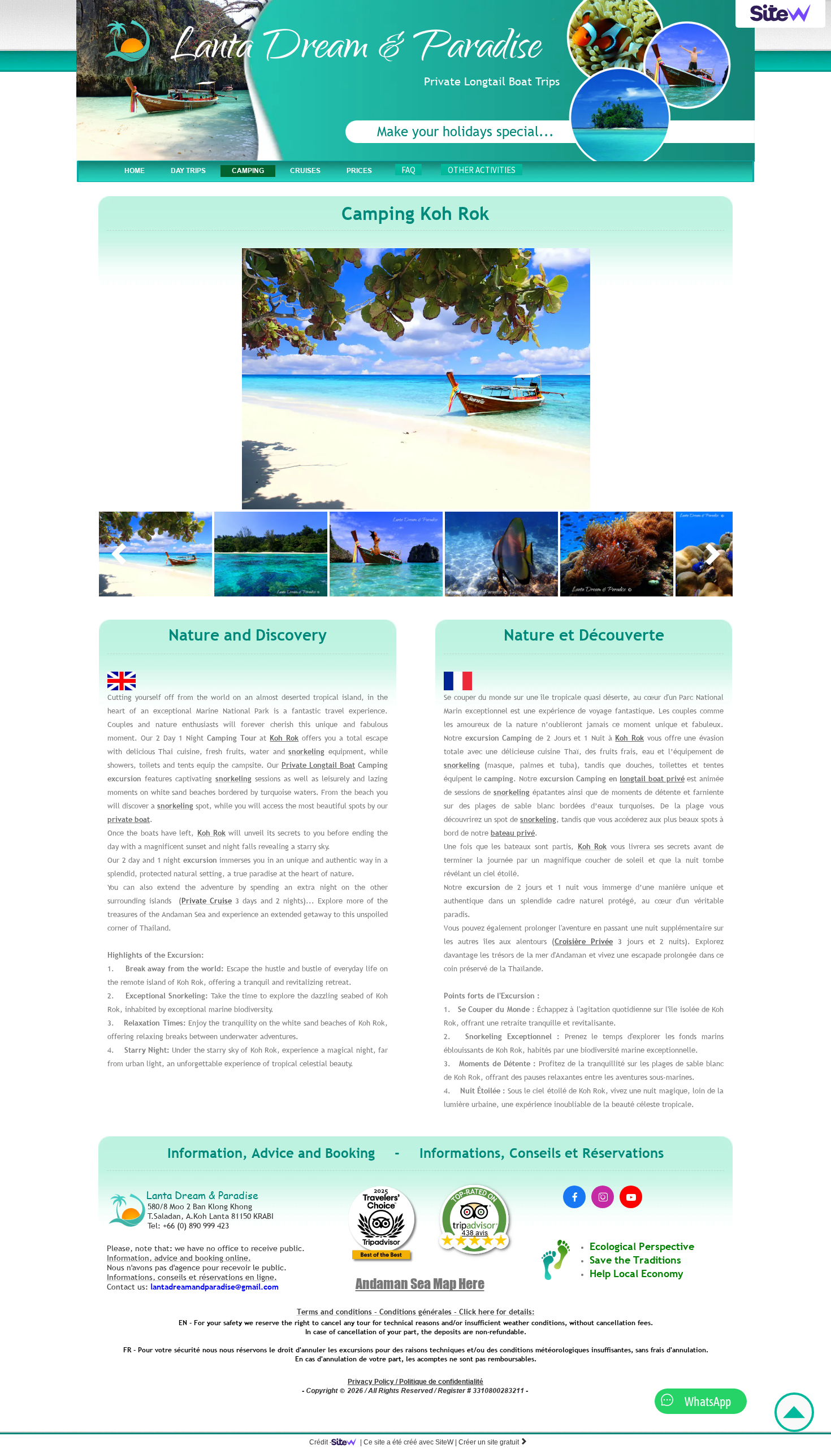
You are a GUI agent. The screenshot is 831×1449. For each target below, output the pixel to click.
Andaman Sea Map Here (420, 1283)
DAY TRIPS (188, 170)
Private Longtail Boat (318, 765)
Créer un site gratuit (492, 1442)
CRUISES (305, 170)
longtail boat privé (652, 778)
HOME (134, 170)
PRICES (359, 170)
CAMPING (248, 170)
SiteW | (408, 1442)
